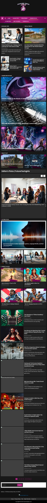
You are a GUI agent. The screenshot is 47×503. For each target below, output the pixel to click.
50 (26, 478)
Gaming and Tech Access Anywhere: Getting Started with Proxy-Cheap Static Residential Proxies (34, 364)
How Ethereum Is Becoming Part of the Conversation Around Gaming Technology (34, 448)
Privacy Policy (18, 498)
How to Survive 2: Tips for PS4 (9, 283)
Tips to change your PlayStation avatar (15, 148)
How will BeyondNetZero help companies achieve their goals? (22, 123)
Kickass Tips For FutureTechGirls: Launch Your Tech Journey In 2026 (16, 67)
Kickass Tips (16, 18)
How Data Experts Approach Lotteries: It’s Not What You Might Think (38, 61)
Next (30, 478)
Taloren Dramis (5, 48)
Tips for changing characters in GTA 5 (33, 304)
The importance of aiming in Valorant (10, 304)
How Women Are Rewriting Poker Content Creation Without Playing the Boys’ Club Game (34, 332)
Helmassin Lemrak (28, 49)
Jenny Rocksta (27, 286)
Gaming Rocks (33, 18)
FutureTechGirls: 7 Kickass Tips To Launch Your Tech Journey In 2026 (15, 59)
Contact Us (26, 21)
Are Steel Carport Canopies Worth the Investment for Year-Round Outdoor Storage (34, 46)
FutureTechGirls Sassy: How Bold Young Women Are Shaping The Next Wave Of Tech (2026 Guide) (12, 260)
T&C (22, 498)
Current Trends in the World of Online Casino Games (19, 99)
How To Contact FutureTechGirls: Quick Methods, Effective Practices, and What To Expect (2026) (34, 260)
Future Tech (8, 21)
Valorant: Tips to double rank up (33, 165)
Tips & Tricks (24, 18)
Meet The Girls (17, 21)
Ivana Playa (4, 100)
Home (9, 18)
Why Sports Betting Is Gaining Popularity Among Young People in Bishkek (39, 68)
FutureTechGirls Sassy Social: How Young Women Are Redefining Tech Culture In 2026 (23, 205)
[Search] (45, 18)
